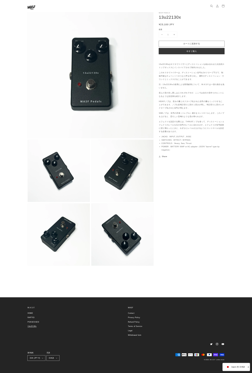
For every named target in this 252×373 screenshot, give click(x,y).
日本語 (51, 358)
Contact (131, 313)
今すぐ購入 (191, 51)
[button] (211, 6)
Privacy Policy (134, 317)
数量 (160, 29)
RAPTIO (31, 317)
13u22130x (32, 326)
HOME (30, 313)
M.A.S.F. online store (217, 359)
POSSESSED (33, 322)
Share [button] (164, 156)
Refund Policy (134, 322)
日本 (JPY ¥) (35, 358)
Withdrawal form (134, 335)
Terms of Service (135, 326)
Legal (130, 331)
